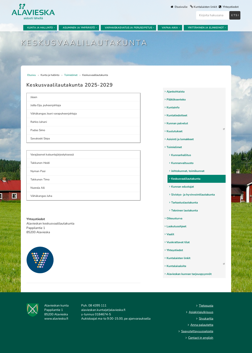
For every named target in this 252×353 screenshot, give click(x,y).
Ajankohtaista (175, 91)
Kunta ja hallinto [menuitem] (40, 27)
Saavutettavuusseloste (197, 331)
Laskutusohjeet (176, 226)
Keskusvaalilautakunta (185, 179)
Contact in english (200, 338)
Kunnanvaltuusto (182, 163)
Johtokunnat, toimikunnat (187, 171)
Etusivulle (180, 7)
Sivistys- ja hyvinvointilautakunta (193, 194)
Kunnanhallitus (181, 155)
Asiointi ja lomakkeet (180, 139)
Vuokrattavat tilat (178, 242)
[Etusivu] (33, 11)
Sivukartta (206, 318)
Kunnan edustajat (182, 187)
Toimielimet (174, 147)
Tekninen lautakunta (184, 210)
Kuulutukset (174, 131)
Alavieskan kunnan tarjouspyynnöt (189, 274)
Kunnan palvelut (177, 123)
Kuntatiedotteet (177, 115)
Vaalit (170, 234)
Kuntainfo (173, 107)
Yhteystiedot (230, 7)
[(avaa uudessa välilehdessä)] (40, 260)
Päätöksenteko (176, 99)
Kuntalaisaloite (176, 266)
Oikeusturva (174, 218)
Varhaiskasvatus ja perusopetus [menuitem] (128, 27)
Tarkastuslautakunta (184, 202)
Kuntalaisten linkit (205, 7)
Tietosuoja (206, 306)
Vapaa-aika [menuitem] (170, 27)
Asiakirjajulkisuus (201, 312)
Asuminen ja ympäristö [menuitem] (79, 27)
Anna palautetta (201, 325)
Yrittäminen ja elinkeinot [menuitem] (206, 27)
